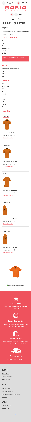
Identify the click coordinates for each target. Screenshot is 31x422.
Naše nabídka (5, 374)
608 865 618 (24, 3)
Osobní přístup (6, 379)
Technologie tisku (7, 377)
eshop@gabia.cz (10, 3)
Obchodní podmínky (7, 391)
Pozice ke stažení (8, 138)
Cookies (4, 397)
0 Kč (20, 14)
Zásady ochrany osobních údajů (11, 394)
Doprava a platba (6, 388)
